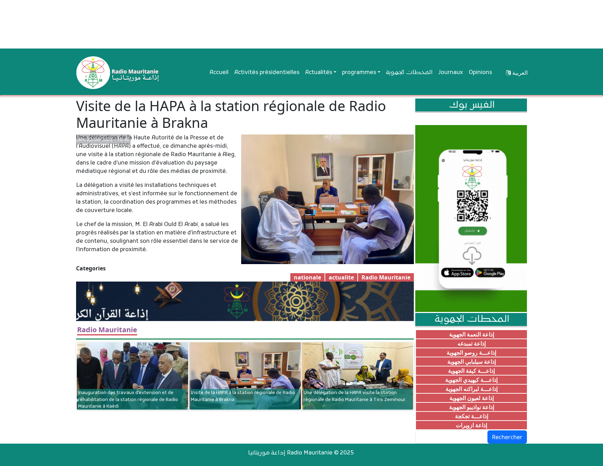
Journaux (450, 72)
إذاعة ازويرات (471, 425)
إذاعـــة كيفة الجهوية (471, 370)
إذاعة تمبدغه (471, 343)
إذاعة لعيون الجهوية (471, 398)
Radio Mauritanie (386, 277)
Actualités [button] (318, 72)
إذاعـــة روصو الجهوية (471, 352)
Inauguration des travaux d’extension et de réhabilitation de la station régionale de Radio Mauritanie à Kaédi (128, 399)
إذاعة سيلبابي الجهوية (471, 361)
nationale (307, 277)
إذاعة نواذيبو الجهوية (471, 407)
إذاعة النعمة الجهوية (471, 334)
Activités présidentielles (266, 72)
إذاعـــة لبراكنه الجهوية (472, 389)
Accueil (219, 72)
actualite (341, 277)
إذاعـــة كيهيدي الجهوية (471, 380)
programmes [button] (359, 72)
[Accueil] (118, 72)
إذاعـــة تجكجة (471, 416)
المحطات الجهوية (409, 72)
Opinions (480, 72)
